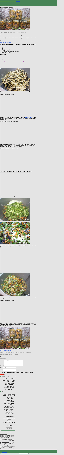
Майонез (10, 437)
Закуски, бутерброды (9, 418)
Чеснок (2, 448)
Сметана (2, 446)
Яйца (13, 448)
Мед (5, 440)
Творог (14, 446)
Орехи (4, 443)
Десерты (9, 428)
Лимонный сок (12, 436)
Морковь (11, 440)
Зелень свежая (3, 434)
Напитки (9, 427)
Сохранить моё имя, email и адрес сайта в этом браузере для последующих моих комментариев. (18, 372)
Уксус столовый (8, 447)
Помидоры (10, 443)
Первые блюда (9, 386)
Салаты (9, 419)
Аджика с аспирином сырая (5, 350)
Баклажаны (2, 432)
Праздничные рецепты (9, 399)
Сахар (6, 445)
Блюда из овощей (9, 413)
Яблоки (10, 448)
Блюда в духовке (9, 381)
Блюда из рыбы (9, 409)
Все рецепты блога (7, 4)
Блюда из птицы (9, 384)
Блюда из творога (9, 415)
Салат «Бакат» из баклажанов (6, 42)
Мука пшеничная (4, 442)
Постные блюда (9, 403)
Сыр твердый (10, 446)
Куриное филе (2, 436)
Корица (11, 435)
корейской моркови (29, 117)
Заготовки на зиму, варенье (9, 424)
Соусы (9, 421)
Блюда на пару (9, 406)
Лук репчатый (4, 437)
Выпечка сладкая (9, 387)
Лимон (9, 436)
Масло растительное (6, 439)
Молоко (7, 440)
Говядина (5, 432)
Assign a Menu (4, 452)
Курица (6, 436)
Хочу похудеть (9, 389)
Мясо (10, 442)
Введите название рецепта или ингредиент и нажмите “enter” (9, 453)
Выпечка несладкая (9, 422)
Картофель (7, 435)
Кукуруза (13, 435)
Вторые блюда (9, 404)
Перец (6, 443)
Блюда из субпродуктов (9, 411)
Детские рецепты (9, 401)
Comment (2, 365)
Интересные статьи (9, 378)
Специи (5, 446)
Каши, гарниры (9, 416)
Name (1, 367)
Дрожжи (11, 432)
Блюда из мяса (9, 383)
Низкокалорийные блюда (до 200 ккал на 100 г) (9, 395)
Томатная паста (2, 447)
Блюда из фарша (9, 407)
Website (1, 370)
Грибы (8, 432)
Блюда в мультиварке (9, 380)
